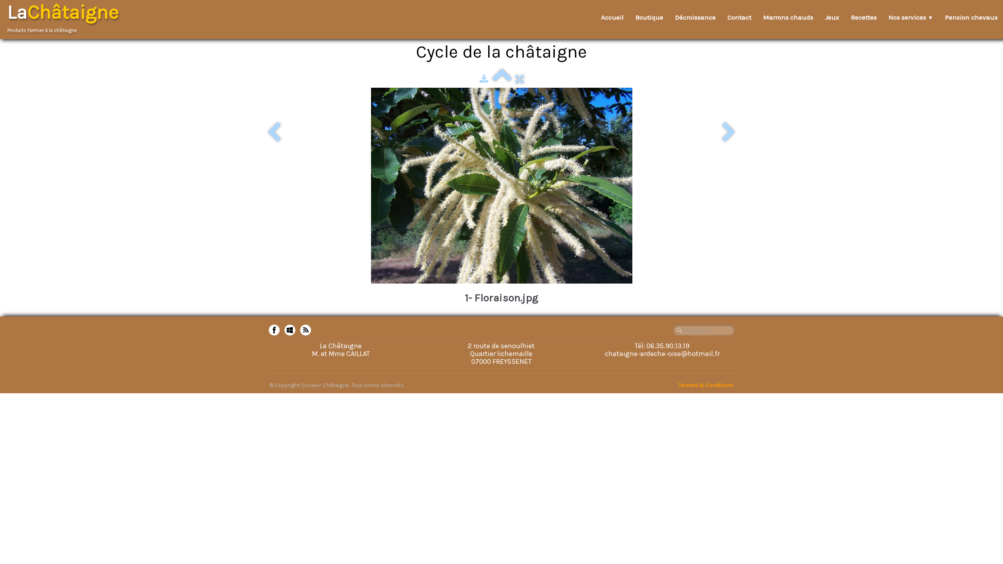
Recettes (864, 17)
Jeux (832, 17)
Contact (739, 17)
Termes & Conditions (706, 385)
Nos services (911, 17)
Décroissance (695, 17)
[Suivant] (729, 132)
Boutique (649, 17)
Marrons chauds (788, 17)
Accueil (612, 17)
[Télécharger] (484, 79)
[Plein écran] (520, 79)
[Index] (501, 79)
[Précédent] (274, 132)
